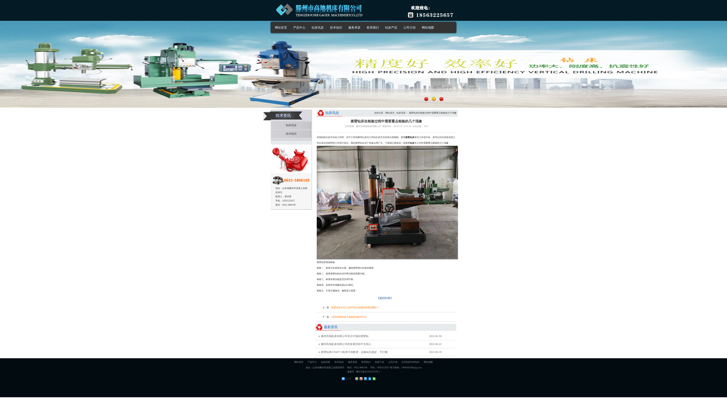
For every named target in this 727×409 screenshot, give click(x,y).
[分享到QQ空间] (356, 378)
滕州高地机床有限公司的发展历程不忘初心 (346, 344)
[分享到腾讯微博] (365, 378)
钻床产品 (391, 27)
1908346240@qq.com (411, 367)
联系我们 (373, 27)
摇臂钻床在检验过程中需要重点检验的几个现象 (433, 113)
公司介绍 (409, 27)
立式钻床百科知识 (410, 362)
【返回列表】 (385, 298)
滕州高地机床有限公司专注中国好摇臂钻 (345, 336)
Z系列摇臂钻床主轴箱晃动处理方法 (349, 317)
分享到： (349, 378)
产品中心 (299, 27)
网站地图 (428, 27)
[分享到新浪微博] (361, 378)
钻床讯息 (318, 27)
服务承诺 (354, 27)
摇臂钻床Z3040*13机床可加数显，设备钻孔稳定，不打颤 (354, 352)
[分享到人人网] (369, 378)
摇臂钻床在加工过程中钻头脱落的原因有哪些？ (355, 307)
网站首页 (281, 27)
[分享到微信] (374, 378)
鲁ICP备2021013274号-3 (368, 371)
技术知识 (336, 27)
